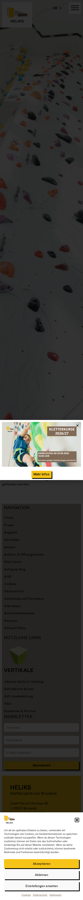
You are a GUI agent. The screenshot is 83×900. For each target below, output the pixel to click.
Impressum (55, 894)
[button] (77, 820)
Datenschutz (40, 894)
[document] (41, 450)
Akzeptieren (41, 864)
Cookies (26, 894)
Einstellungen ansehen (41, 886)
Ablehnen (41, 875)
